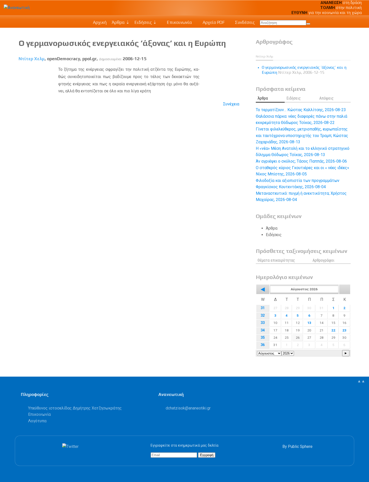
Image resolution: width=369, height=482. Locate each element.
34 (263, 330)
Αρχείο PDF (213, 22)
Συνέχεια (231, 104)
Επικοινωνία (179, 22)
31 (263, 308)
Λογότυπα (37, 421)
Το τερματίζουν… (301, 109)
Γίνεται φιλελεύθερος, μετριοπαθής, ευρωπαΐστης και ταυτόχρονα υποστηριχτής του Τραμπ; (302, 135)
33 (263, 323)
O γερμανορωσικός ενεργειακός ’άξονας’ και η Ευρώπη (122, 43)
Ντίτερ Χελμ (32, 58)
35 (263, 337)
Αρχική (100, 22)
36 (263, 345)
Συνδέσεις (244, 22)
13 (309, 323)
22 (333, 330)
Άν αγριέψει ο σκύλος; (301, 161)
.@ (188, 408)
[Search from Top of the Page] (308, 24)
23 (344, 330)
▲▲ (361, 381)
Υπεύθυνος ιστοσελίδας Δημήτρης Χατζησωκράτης (75, 408)
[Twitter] (71, 446)
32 (263, 315)
